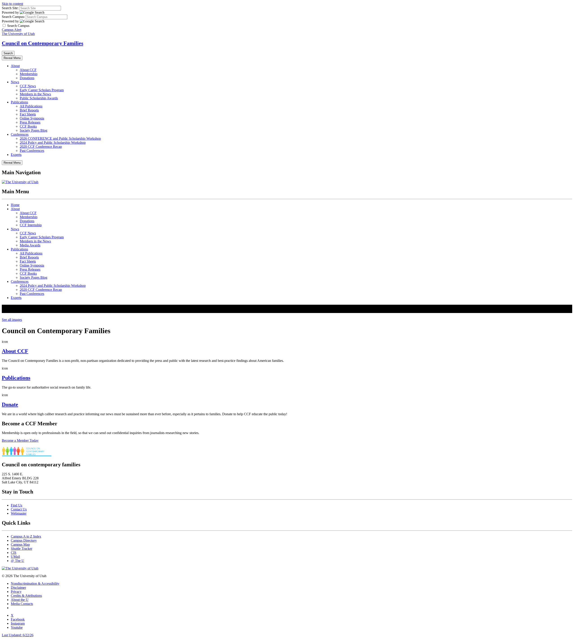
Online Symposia (32, 118)
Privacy (16, 591)
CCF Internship (31, 225)
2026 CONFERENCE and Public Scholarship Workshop (60, 138)
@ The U (17, 561)
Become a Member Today (20, 440)
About (15, 66)
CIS (13, 552)
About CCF (28, 70)
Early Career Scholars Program (42, 90)
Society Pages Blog (33, 130)
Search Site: (10, 8)
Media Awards (30, 245)
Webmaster (18, 513)
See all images (12, 320)
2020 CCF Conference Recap (41, 146)
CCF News (28, 86)
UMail (15, 557)
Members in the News (35, 94)
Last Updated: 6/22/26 (17, 635)
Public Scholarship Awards (39, 98)
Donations (27, 78)
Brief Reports (29, 110)
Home (15, 205)
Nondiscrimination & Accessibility (35, 583)
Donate (10, 404)
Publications (19, 102)
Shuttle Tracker (21, 548)
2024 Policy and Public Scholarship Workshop (53, 142)
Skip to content (12, 4)
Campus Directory (24, 540)
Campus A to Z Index (26, 536)
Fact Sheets (28, 114)
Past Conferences (32, 150)
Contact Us (19, 509)
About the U (19, 600)
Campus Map (20, 544)
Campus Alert (11, 30)
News (15, 82)
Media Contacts (22, 604)
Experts (16, 154)
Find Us (16, 505)
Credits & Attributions (26, 596)
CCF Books (28, 126)
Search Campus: (13, 17)
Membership (28, 74)
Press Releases (30, 122)
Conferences (19, 134)
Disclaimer (18, 587)
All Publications (31, 106)
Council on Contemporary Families (42, 43)
